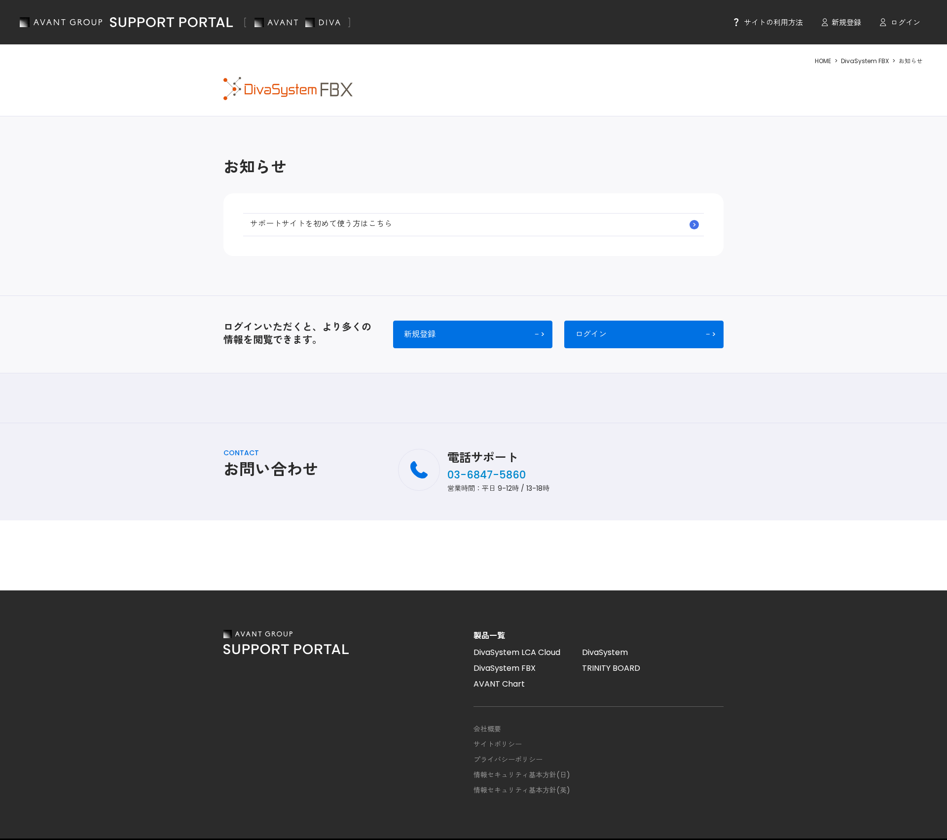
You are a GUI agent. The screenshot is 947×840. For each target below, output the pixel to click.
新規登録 (846, 22)
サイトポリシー (498, 744)
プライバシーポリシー (508, 760)
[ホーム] (185, 22)
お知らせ (910, 61)
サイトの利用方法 (773, 22)
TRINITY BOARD (611, 668)
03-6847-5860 (486, 475)
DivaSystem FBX (865, 61)
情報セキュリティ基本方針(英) (522, 790)
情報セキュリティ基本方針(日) (522, 775)
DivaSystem (605, 652)
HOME (823, 61)
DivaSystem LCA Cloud (517, 652)
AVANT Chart (499, 684)
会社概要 (487, 729)
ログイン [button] (905, 22)
